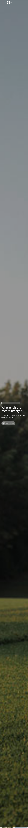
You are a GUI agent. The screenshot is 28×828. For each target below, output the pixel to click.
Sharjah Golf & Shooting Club (10, 403)
